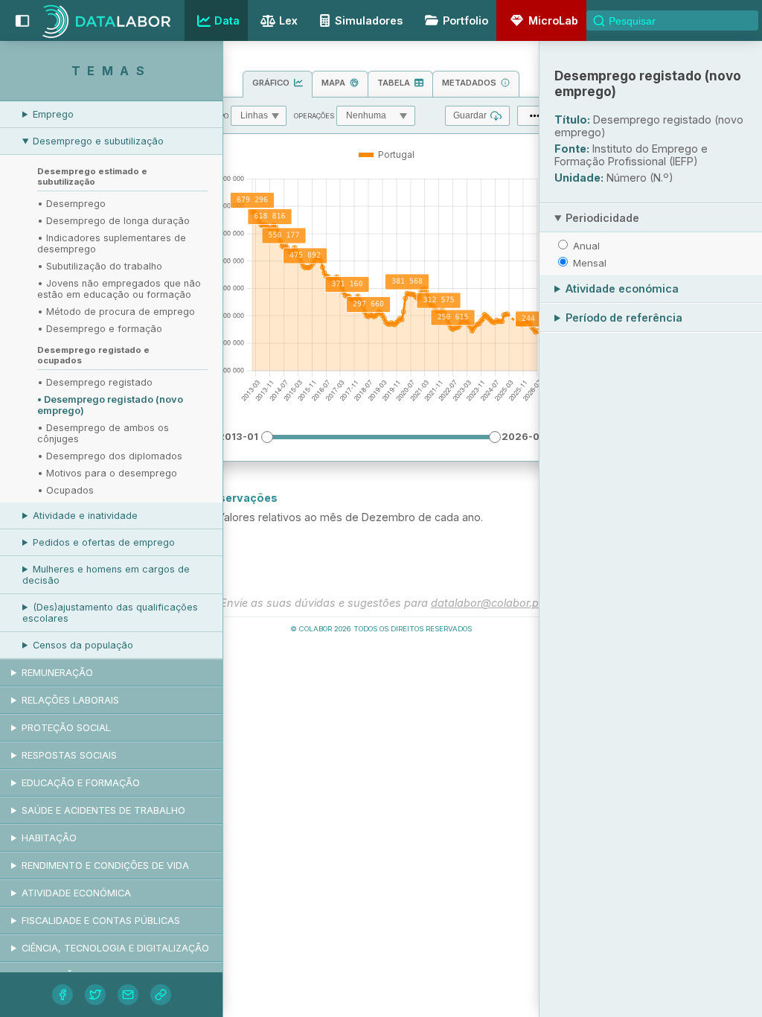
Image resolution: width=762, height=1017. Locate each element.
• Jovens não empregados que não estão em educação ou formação (119, 289)
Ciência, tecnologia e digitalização (115, 948)
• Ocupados (65, 490)
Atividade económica (76, 893)
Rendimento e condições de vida (105, 865)
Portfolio (465, 20)
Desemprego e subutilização (98, 141)
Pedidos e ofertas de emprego (104, 542)
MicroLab (553, 20)
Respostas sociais (69, 755)
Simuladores (369, 20)
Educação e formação (81, 782)
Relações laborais (70, 700)
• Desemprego (71, 203)
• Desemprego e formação (99, 328)
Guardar (470, 115)
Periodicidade (602, 217)
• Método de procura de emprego (116, 311)
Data (227, 20)
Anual (586, 246)
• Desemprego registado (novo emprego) (110, 405)
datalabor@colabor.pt (486, 602)
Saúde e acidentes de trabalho (103, 810)
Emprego (53, 114)
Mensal (589, 263)
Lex (288, 20)
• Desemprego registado (95, 382)
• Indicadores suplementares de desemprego (111, 243)
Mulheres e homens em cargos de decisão (106, 575)
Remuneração (57, 672)
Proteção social (66, 727)
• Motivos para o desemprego (107, 473)
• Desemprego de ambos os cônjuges (103, 433)
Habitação (49, 838)
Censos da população (83, 645)
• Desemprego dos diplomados (109, 456)
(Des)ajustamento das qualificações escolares (110, 613)
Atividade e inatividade (85, 515)
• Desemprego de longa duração (113, 220)
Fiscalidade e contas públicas (101, 920)
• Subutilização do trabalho (99, 266)
